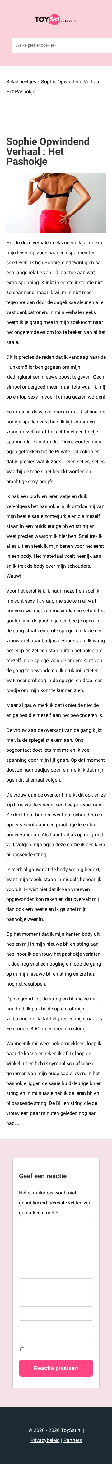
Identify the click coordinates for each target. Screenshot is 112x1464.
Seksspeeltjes (21, 82)
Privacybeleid (45, 1440)
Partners (72, 1440)
